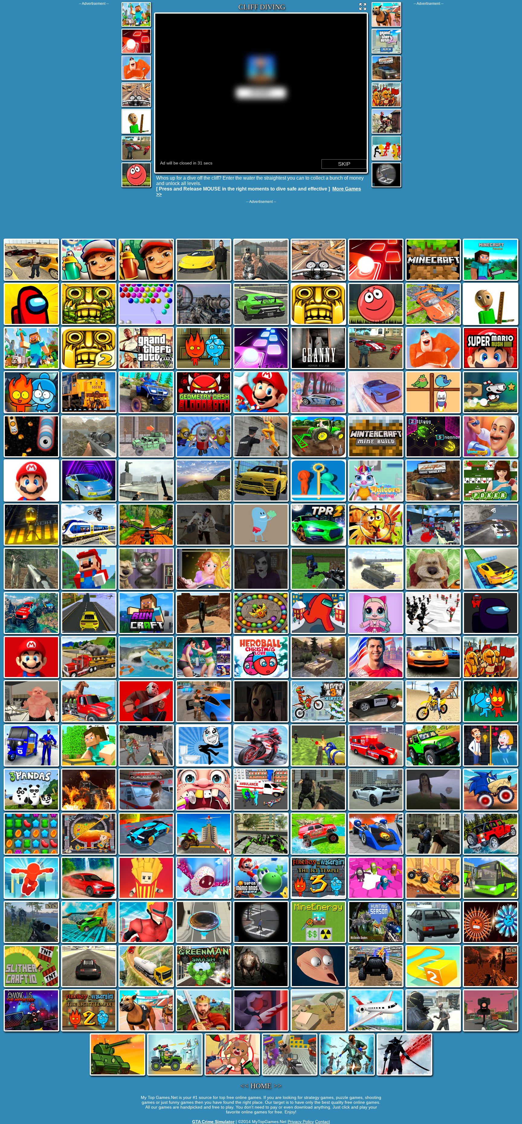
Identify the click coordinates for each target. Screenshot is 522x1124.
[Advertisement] (93, 96)
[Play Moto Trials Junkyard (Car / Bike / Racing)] (386, 133)
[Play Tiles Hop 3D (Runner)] (136, 53)
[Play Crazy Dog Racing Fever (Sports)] (386, 26)
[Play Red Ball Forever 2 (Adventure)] (136, 186)
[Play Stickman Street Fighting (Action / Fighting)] (386, 160)
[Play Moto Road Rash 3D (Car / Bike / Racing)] (136, 106)
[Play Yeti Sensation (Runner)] (136, 80)
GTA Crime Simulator (213, 1121)
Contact (322, 1121)
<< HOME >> (261, 1086)
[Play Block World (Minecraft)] (136, 26)
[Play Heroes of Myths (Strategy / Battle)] (386, 106)
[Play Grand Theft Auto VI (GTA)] (386, 53)
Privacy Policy (301, 1121)
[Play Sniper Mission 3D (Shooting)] (386, 186)
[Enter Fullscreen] (363, 8)
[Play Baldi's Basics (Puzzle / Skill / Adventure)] (136, 133)
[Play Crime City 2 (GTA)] (136, 160)
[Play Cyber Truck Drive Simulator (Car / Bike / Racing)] (386, 80)
